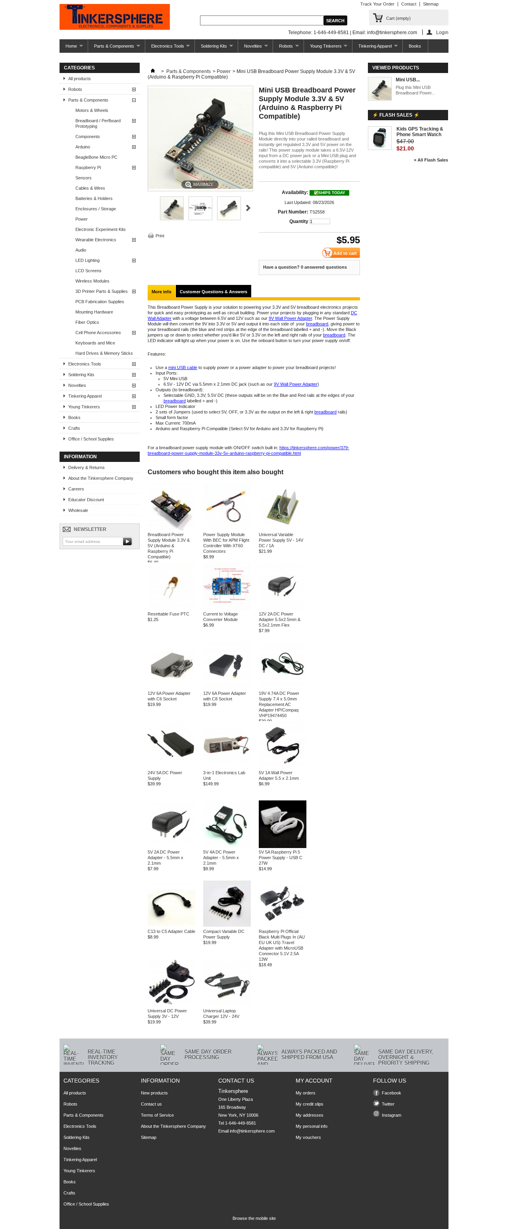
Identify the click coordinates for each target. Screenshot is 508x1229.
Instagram (391, 1115)
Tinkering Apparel (372, 48)
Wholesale (78, 510)
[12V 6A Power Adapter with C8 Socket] (227, 687)
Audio (80, 250)
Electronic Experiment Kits (100, 229)
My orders (306, 1093)
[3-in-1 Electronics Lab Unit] (227, 767)
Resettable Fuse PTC (168, 614)
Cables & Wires (90, 188)
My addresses (309, 1115)
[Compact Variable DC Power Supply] (227, 925)
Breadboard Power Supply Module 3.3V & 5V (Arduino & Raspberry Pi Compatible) (169, 545)
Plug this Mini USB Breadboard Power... (415, 90)
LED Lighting (87, 260)
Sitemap (431, 4)
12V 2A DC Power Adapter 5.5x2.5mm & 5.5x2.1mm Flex (279, 619)
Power (81, 219)
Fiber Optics (87, 322)
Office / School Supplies (91, 439)
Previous (151, 208)
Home (68, 48)
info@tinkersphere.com (252, 1131)
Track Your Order (377, 4)
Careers (76, 489)
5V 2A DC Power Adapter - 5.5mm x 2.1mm (165, 857)
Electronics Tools (164, 48)
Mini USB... (408, 80)
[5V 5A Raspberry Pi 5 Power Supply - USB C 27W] (282, 846)
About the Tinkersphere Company (100, 478)
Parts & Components (111, 48)
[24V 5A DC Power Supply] (171, 767)
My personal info (311, 1126)
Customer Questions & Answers (213, 291)
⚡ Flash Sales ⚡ (395, 115)
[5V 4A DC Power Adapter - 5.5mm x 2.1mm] (227, 846)
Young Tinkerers (323, 48)
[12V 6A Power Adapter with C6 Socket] (171, 687)
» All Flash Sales (431, 160)
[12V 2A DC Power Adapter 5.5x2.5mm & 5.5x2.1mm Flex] (282, 608)
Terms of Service (157, 1115)
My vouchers (308, 1137)
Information (80, 457)
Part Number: (293, 212)
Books (415, 46)
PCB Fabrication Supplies (99, 301)
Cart (398, 18)
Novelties (250, 48)
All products (79, 78)
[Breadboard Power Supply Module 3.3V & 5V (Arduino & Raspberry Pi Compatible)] (171, 529)
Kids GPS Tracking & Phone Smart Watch (419, 131)
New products (154, 1093)
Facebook (391, 1093)
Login (442, 32)
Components (87, 136)
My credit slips (309, 1104)
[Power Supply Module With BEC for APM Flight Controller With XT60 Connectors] (227, 529)
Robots (283, 48)
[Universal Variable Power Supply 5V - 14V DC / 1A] (282, 529)
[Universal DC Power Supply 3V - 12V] (171, 1005)
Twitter (388, 1104)
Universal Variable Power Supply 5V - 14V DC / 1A (281, 540)
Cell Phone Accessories (98, 332)
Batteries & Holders (94, 198)
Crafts (74, 428)
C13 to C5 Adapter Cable (171, 931)
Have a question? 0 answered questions (305, 267)
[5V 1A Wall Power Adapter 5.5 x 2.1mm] (282, 767)
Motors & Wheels (91, 110)
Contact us (151, 1104)
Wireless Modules (92, 281)
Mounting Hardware (94, 312)
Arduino (82, 146)
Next (248, 208)
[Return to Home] (153, 71)
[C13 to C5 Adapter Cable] (171, 925)
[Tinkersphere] (115, 17)
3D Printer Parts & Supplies (101, 291)
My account (314, 1080)
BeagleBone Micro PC (96, 157)
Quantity (298, 221)
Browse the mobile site (254, 1218)
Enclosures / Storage (95, 208)
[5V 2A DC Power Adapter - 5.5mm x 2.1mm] (171, 846)
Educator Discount (86, 499)
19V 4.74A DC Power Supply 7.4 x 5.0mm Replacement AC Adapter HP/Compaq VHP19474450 (279, 704)
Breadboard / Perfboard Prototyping (98, 123)
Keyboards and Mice (95, 342)
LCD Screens (88, 270)
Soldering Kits (211, 48)
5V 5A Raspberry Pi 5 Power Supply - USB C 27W (280, 857)
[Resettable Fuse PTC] (171, 608)
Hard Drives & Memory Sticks (104, 353)
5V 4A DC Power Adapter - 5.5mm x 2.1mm (221, 857)
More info (161, 291)
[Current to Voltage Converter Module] (227, 608)
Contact (408, 4)
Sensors (83, 177)
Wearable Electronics (95, 239)
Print (160, 235)
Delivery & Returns (86, 467)
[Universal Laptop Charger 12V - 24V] (227, 1005)
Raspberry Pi (88, 167)
